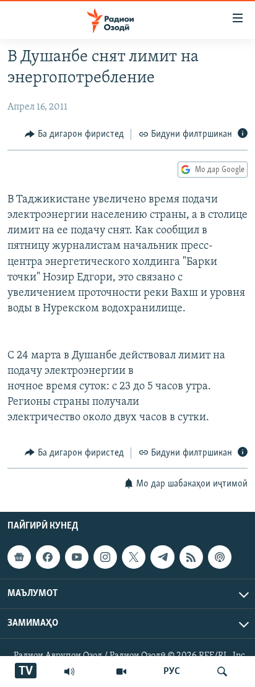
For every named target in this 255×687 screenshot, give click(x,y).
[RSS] (191, 557)
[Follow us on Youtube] (77, 557)
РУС (171, 671)
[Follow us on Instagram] (105, 557)
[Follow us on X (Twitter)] (133, 557)
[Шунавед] (69, 671)
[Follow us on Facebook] (47, 557)
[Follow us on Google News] (19, 557)
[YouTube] (121, 671)
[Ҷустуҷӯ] (222, 671)
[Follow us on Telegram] (162, 557)
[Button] (74, 134)
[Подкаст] (219, 557)
